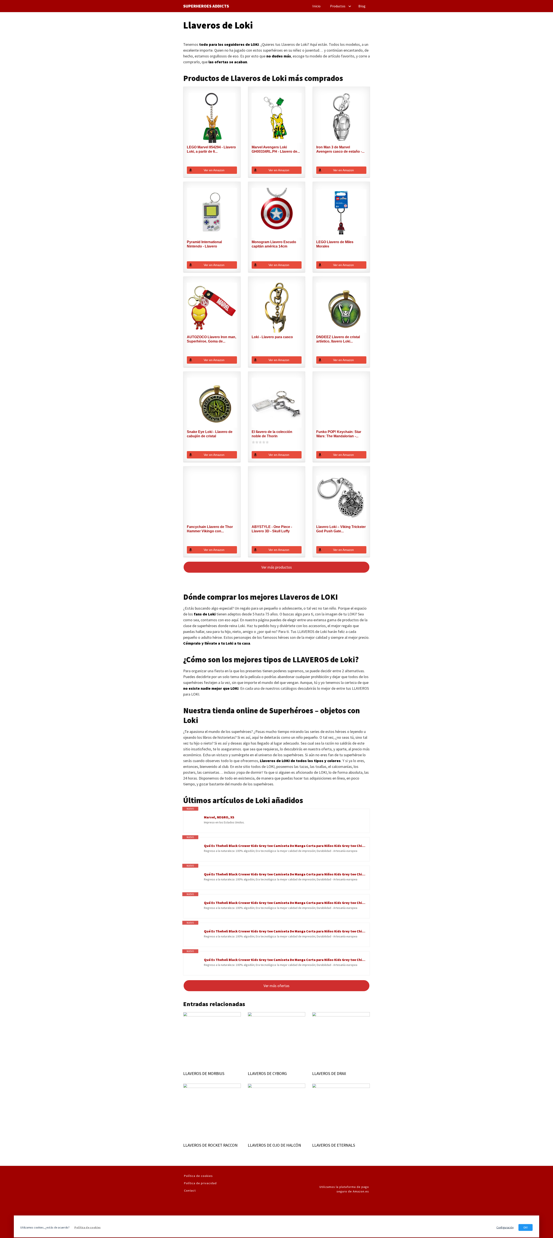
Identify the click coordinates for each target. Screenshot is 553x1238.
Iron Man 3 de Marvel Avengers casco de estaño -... (340, 149)
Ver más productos (276, 567)
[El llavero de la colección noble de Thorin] (277, 403)
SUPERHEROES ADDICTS (206, 6)
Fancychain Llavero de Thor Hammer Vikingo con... (210, 529)
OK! (525, 1227)
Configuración (504, 1227)
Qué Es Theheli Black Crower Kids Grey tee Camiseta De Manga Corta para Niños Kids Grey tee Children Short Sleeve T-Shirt (284, 845)
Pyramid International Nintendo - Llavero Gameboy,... (204, 244)
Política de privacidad (200, 1183)
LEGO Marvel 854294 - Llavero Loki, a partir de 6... (211, 149)
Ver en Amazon (214, 170)
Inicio (316, 6)
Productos (337, 6)
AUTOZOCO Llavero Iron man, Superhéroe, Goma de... (211, 339)
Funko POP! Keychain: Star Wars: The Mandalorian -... (338, 434)
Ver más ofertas (276, 985)
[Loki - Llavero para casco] (277, 308)
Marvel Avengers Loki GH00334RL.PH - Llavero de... (276, 149)
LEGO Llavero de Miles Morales (334, 244)
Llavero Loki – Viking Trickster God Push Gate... (341, 529)
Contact (190, 1190)
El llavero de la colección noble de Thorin (272, 434)
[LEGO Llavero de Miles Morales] (341, 213)
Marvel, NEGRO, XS (219, 817)
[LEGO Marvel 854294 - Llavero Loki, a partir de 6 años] (212, 118)
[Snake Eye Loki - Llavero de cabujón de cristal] (212, 403)
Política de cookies (198, 1176)
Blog (361, 6)
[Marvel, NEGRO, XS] (194, 822)
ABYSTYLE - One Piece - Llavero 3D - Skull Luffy (272, 529)
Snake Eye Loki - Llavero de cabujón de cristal (209, 434)
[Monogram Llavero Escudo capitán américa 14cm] (277, 213)
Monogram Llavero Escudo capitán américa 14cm (274, 244)
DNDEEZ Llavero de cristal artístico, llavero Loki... (338, 339)
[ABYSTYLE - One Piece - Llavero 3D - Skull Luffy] (277, 497)
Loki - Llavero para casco (272, 337)
